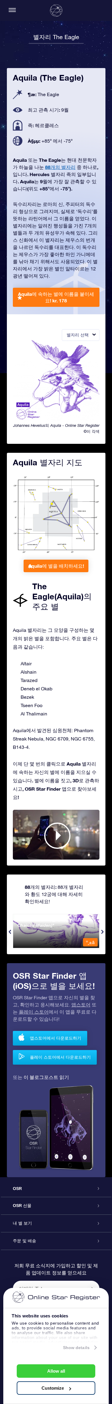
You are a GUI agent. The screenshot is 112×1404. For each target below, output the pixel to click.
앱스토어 (80, 1004)
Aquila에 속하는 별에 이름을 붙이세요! (56, 297)
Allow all (56, 1371)
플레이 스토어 (34, 1011)
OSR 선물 (22, 1205)
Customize (53, 1388)
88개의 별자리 (60, 167)
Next (102, 932)
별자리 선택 (78, 334)
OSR (17, 1188)
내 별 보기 (22, 1223)
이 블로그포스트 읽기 (46, 1077)
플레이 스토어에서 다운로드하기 (60, 1057)
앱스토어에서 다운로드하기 (55, 1037)
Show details (76, 1347)
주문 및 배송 (24, 1240)
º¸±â (90, 942)
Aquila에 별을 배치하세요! (56, 566)
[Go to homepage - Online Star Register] (56, 10)
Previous (10, 932)
